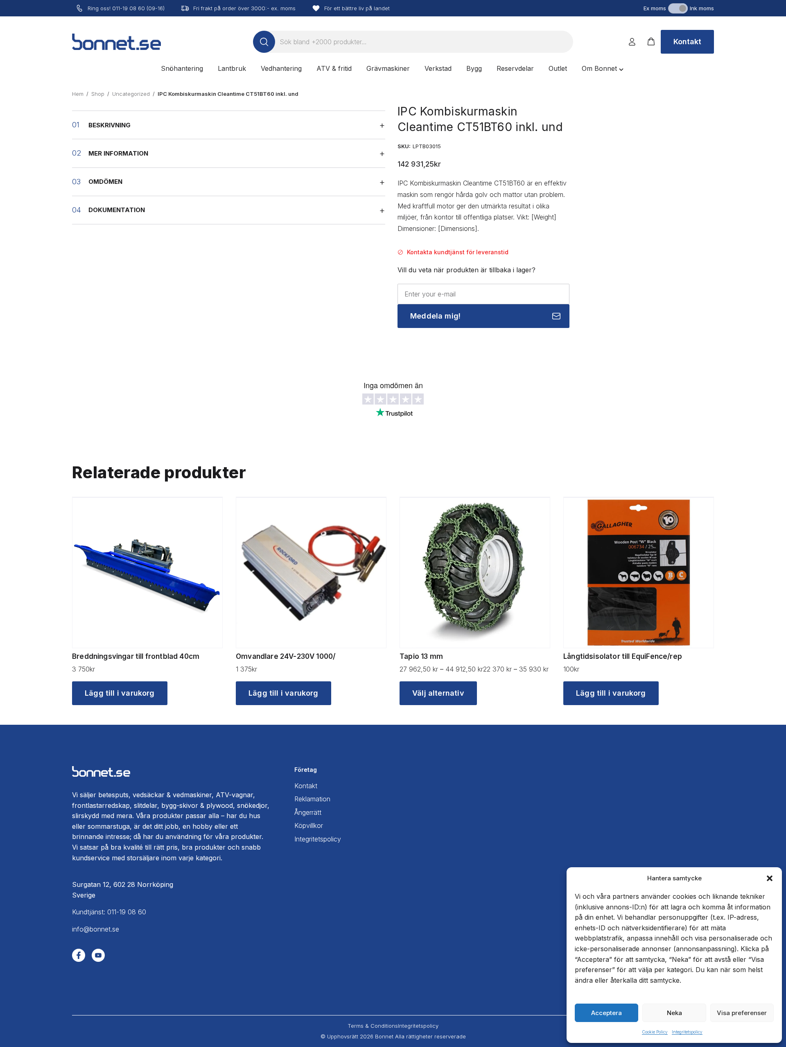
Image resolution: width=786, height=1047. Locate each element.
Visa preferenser (742, 1013)
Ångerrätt (307, 812)
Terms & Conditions (373, 1025)
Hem (78, 93)
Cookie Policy (655, 1031)
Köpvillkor (308, 825)
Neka (674, 1013)
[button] (770, 878)
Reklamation (312, 799)
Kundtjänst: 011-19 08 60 (109, 912)
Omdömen (105, 181)
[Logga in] (632, 41)
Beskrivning (109, 125)
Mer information (118, 153)
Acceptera (606, 1013)
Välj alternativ (438, 693)
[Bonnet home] (116, 42)
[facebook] (78, 955)
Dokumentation (116, 210)
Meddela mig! (435, 316)
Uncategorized (131, 93)
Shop (97, 93)
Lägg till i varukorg (120, 693)
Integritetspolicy (687, 1031)
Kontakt (687, 41)
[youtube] (98, 955)
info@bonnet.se (95, 929)
